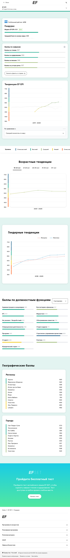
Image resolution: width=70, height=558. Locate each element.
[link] (9, 8)
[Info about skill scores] (64, 47)
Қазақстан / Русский (10, 552)
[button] (6, 2)
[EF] (35, 2)
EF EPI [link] (10, 510)
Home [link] (4, 510)
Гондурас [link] (17, 510)
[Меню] (66, 8)
